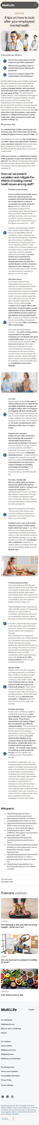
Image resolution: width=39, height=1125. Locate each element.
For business (6, 1041)
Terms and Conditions (9, 1071)
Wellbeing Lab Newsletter (11, 1058)
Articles (4, 1033)
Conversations (6, 1046)
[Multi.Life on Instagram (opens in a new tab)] (12, 1096)
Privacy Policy (6, 1080)
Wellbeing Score (7, 1054)
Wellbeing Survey (8, 1024)
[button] (34, 5)
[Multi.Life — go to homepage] (8, 5)
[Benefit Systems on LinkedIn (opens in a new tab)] (7, 1096)
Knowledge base (7, 1067)
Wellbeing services (8, 1050)
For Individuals (6, 1020)
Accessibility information (10, 1076)
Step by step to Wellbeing (11, 1028)
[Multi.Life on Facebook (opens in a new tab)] (2, 1096)
